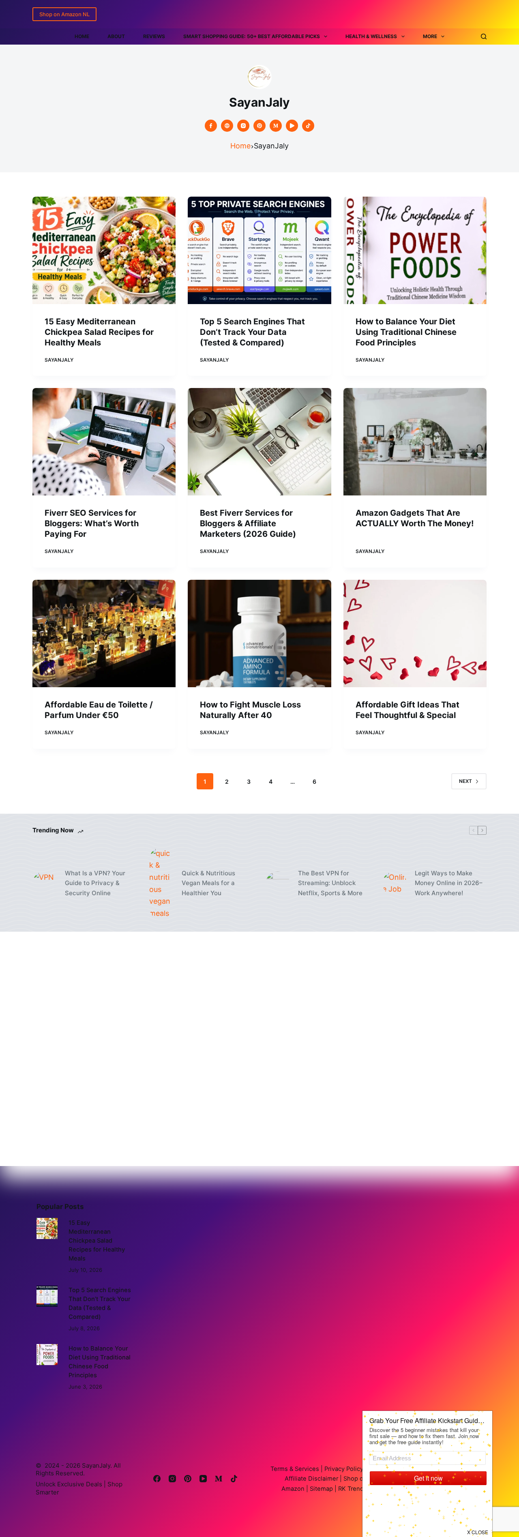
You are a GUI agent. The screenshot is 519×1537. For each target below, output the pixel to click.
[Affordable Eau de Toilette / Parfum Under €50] (104, 633)
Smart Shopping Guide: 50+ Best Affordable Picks (251, 36)
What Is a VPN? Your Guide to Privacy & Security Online (95, 883)
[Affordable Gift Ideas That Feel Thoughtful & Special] (415, 633)
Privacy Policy (343, 1469)
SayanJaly (96, 1465)
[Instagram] (172, 1478)
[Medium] (218, 1478)
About (116, 36)
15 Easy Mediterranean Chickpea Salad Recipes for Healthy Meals (99, 332)
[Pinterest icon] (259, 126)
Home (82, 36)
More (430, 36)
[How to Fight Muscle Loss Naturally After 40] (259, 633)
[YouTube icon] (292, 126)
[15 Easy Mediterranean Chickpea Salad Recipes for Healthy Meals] (104, 250)
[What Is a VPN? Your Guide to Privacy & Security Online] (44, 883)
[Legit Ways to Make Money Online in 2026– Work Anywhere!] (394, 883)
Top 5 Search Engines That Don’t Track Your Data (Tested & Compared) (252, 332)
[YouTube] (203, 1478)
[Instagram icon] (243, 126)
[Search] (484, 36)
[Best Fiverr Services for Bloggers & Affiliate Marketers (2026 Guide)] (259, 441)
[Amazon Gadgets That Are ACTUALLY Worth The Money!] (415, 441)
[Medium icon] (276, 126)
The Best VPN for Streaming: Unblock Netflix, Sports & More (330, 883)
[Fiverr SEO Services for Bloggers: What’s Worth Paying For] (104, 441)
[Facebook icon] (211, 126)
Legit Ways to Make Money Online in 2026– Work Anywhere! (449, 883)
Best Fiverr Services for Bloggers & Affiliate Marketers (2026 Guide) (248, 523)
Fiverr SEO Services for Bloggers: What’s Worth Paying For (92, 523)
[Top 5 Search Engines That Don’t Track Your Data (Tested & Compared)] (259, 250)
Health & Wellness (371, 36)
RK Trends (352, 1488)
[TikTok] (234, 1478)
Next (465, 781)
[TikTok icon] (308, 126)
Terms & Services (294, 1469)
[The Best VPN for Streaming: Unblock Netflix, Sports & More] (278, 883)
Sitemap (320, 1488)
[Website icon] (227, 126)
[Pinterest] (187, 1478)
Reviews (154, 36)
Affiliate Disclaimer (312, 1478)
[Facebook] (157, 1478)
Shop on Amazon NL (64, 14)
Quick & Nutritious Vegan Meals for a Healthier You (208, 883)
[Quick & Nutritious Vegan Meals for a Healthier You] (161, 883)
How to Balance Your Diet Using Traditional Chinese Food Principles (406, 332)
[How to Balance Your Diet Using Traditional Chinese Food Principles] (415, 250)
